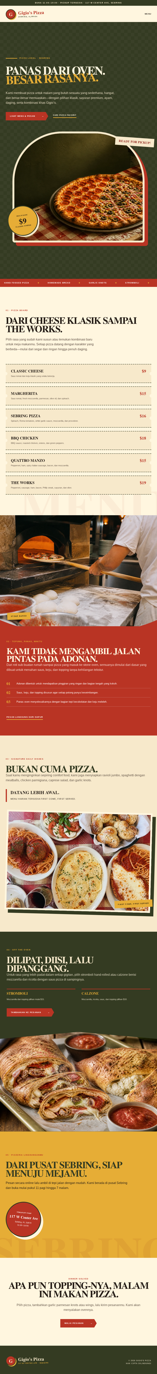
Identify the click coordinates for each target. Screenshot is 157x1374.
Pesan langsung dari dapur (25, 717)
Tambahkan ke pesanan (30, 1012)
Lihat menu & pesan (27, 116)
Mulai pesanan (78, 1323)
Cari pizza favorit (65, 115)
